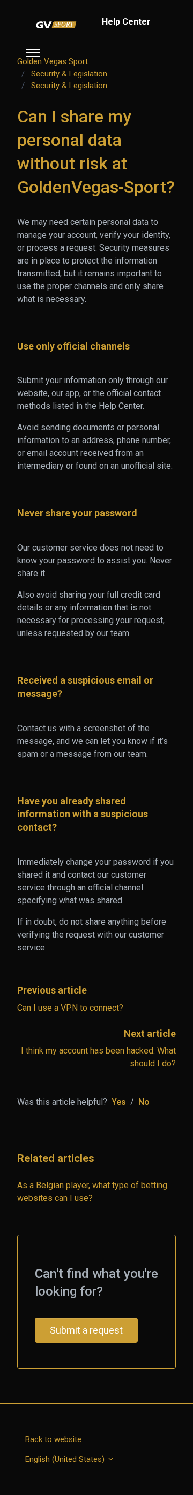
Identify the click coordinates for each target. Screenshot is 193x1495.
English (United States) (66, 1459)
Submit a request (86, 1330)
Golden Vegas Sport (52, 61)
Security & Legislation (69, 74)
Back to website (53, 1439)
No (144, 1102)
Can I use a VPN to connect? (70, 1008)
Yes (119, 1102)
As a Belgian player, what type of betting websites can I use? (92, 1191)
